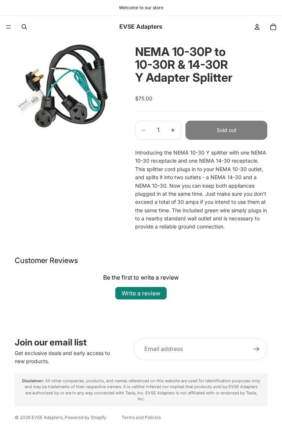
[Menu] (8, 26)
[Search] (24, 27)
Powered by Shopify (85, 417)
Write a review (141, 293)
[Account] (257, 27)
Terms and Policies (141, 417)
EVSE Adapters (47, 417)
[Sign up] (256, 349)
